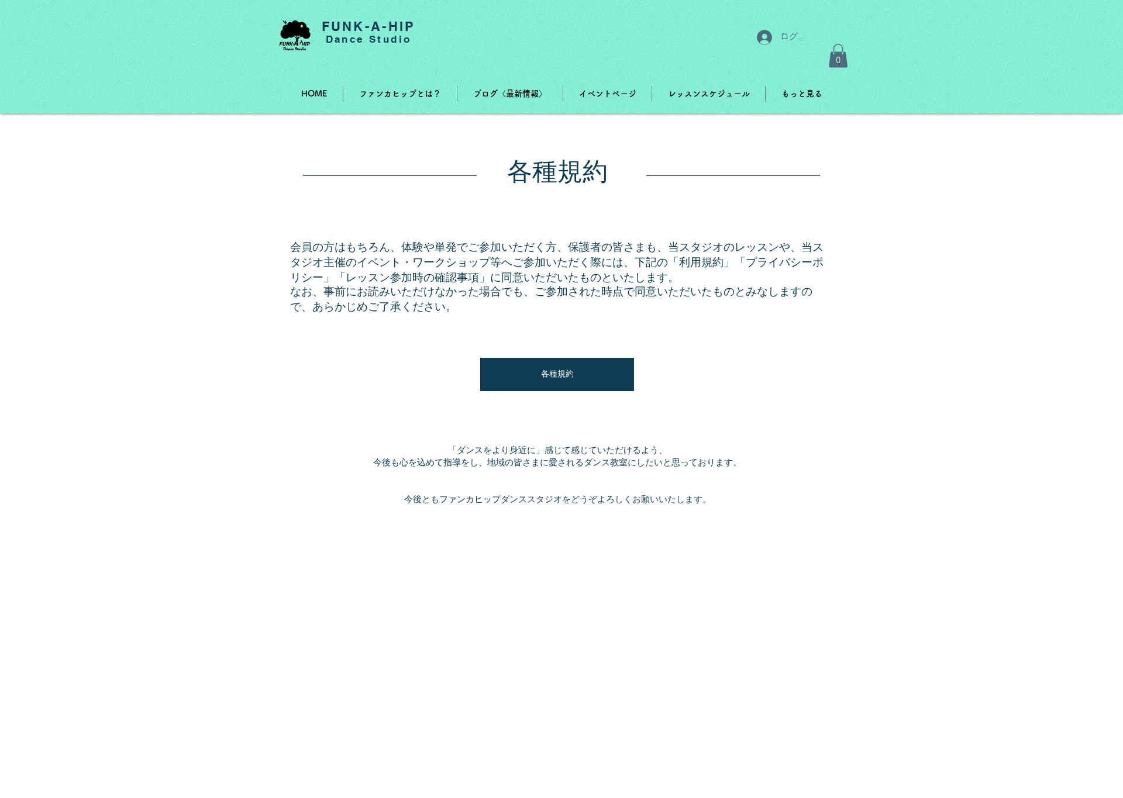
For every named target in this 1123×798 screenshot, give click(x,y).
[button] (838, 56)
